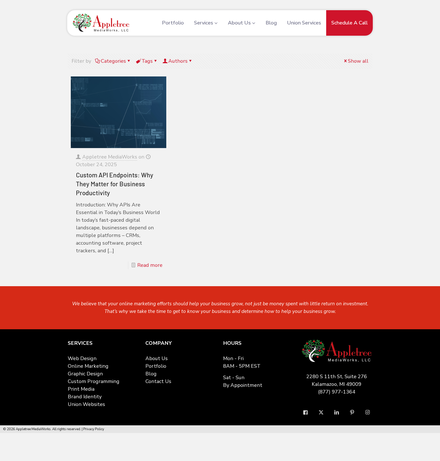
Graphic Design (85, 373)
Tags (147, 61)
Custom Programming (93, 381)
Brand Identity (85, 396)
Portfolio (155, 366)
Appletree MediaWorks (109, 156)
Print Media (81, 389)
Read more (149, 265)
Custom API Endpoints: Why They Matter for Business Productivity (114, 183)
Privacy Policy (93, 429)
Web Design (82, 358)
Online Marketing (88, 366)
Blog (151, 373)
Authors (178, 61)
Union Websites (86, 404)
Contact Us (158, 381)
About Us (156, 358)
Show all (358, 61)
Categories (113, 61)
